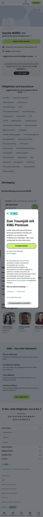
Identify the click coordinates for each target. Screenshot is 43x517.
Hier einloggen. (12, 253)
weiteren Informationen (19, 280)
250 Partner (25, 261)
